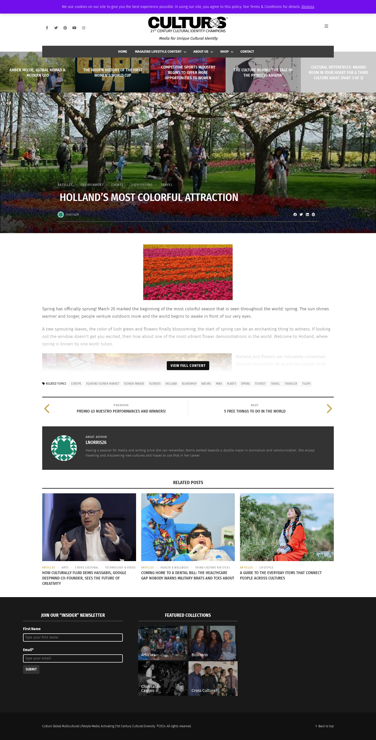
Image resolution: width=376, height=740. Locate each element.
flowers (155, 383)
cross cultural (86, 567)
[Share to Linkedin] (307, 214)
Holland (171, 383)
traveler (291, 383)
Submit (31, 669)
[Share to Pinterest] (313, 214)
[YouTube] (74, 27)
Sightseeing (142, 184)
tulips (306, 383)
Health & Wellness (175, 567)
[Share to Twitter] (301, 214)
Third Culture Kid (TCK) (212, 567)
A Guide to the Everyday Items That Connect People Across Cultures (281, 575)
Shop (224, 51)
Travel (167, 184)
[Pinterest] (65, 27)
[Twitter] (56, 27)
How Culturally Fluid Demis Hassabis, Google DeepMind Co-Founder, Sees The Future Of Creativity (84, 578)
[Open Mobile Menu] (329, 27)
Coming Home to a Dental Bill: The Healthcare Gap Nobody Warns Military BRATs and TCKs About (187, 575)
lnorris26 (72, 214)
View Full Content (188, 365)
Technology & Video (120, 567)
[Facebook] (46, 27)
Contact (247, 51)
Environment (92, 184)
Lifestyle (266, 567)
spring (245, 383)
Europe (76, 383)
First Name (32, 629)
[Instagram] (83, 27)
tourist (260, 383)
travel (275, 383)
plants (231, 383)
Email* (28, 650)
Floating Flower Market (102, 383)
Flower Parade (134, 383)
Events (117, 184)
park (219, 383)
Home (122, 51)
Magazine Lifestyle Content (158, 51)
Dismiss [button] (308, 7)
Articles (65, 184)
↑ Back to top (324, 726)
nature (206, 383)
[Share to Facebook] (295, 214)
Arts (65, 567)
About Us (200, 51)
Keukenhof (189, 383)
